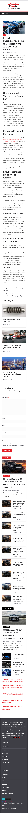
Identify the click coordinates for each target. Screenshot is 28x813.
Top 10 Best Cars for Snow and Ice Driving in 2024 (19, 671)
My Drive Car (14, 803)
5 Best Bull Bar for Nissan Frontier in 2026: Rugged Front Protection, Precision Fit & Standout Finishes (19, 527)
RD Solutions (13, 808)
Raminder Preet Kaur (16, 641)
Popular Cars (6, 626)
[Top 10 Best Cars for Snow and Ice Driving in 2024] (6, 672)
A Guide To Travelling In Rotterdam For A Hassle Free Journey (12, 375)
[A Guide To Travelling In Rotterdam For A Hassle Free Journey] (14, 358)
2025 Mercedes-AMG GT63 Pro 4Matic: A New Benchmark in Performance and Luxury (13, 634)
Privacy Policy (5, 787)
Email (4, 425)
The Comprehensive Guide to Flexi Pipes (12, 320)
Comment (5, 397)
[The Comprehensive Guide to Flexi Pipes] (14, 305)
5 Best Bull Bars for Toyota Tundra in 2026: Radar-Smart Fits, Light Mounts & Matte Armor (18, 599)
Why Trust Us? (5, 790)
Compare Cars (5, 750)
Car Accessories (6, 762)
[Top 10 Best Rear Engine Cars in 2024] (6, 656)
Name (4, 418)
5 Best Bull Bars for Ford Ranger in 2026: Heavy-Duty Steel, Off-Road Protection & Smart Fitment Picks (18, 551)
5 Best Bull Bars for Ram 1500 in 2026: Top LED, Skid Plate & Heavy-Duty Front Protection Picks (18, 539)
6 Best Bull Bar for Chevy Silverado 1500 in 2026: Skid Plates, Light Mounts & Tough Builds (19, 587)
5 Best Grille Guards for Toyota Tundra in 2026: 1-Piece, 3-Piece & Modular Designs (19, 515)
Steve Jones (16, 490)
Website (4, 433)
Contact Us (5, 774)
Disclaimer (4, 784)
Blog (5, 34)
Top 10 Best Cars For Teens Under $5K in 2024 (18, 663)
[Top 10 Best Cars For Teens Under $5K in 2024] (6, 664)
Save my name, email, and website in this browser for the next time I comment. (13, 444)
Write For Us (5, 781)
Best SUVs (4, 756)
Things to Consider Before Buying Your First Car (14, 289)
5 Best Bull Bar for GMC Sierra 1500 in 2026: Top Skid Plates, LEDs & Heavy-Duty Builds (14, 483)
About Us (4, 778)
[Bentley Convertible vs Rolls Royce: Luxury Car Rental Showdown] (14, 331)
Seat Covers (5, 766)
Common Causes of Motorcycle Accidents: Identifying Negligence (15, 295)
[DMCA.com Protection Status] (6, 799)
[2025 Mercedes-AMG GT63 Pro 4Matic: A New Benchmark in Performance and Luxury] (14, 617)
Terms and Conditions (7, 793)
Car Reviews (5, 759)
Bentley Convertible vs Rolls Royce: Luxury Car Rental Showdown (12, 347)
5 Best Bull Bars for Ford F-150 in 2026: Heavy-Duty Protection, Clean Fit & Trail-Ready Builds (19, 563)
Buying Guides (6, 475)
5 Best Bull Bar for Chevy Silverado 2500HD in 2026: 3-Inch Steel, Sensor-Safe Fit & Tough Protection (18, 575)
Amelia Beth (14, 52)
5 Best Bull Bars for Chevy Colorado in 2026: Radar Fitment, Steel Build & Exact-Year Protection (19, 504)
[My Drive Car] (3, 13)
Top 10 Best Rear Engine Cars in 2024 (18, 655)
